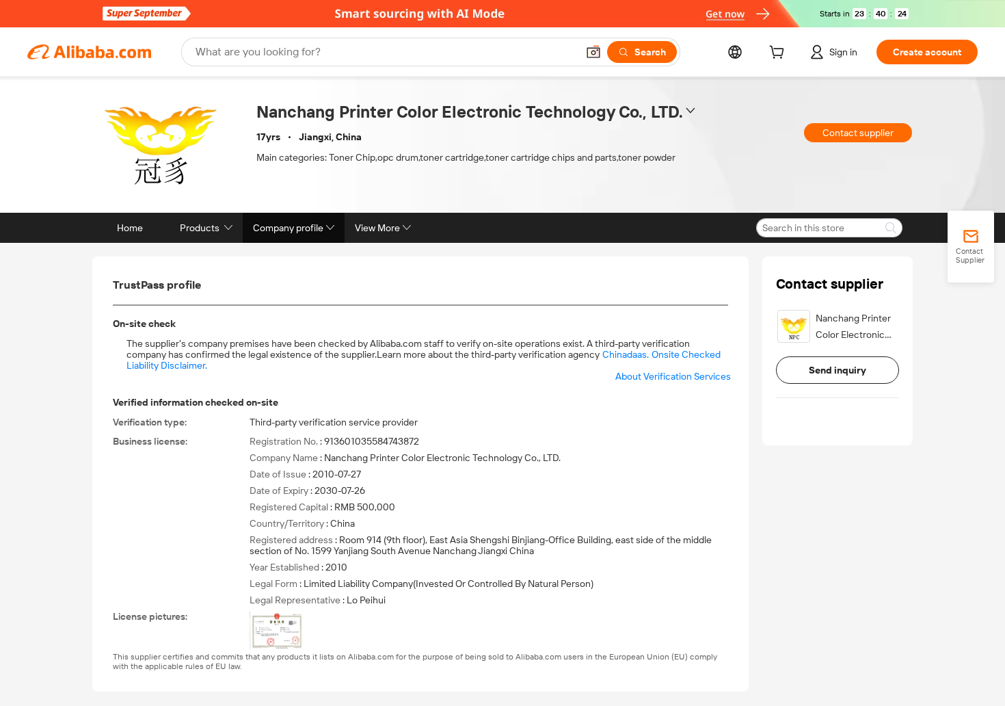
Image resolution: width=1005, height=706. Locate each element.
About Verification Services (673, 376)
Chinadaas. (625, 354)
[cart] (779, 54)
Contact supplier (858, 132)
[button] (593, 52)
